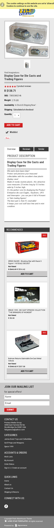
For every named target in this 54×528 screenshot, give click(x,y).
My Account (9, 460)
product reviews (24, 86)
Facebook (6, 507)
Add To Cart (27, 274)
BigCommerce (21, 525)
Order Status (9, 464)
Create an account (19, 468)
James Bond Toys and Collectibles (18, 439)
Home (6, 481)
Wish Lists (8, 457)
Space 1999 (8, 447)
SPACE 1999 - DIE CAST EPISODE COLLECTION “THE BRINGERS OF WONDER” (26, 311)
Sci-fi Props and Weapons (14, 443)
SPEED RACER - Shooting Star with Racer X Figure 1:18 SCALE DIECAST (25, 262)
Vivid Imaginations (11, 72)
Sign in (7, 468)
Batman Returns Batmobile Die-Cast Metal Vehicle (24, 360)
